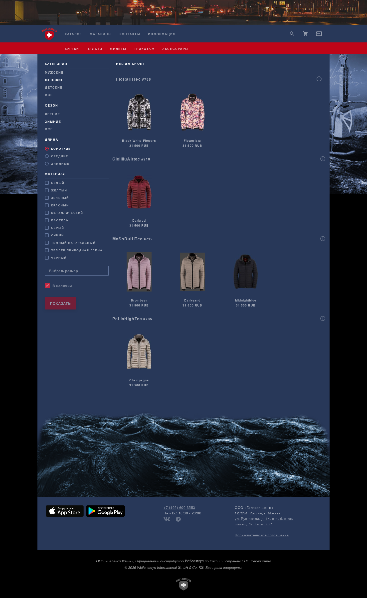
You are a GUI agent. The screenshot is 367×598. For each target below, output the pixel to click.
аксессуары (175, 48)
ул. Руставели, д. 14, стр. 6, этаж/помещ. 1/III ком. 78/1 (264, 521)
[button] (319, 35)
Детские (54, 87)
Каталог (73, 34)
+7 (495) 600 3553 (179, 507)
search (292, 34)
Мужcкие (54, 72)
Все (49, 95)
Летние (52, 114)
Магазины (101, 34)
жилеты (118, 48)
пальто (94, 48)
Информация (162, 34)
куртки (72, 48)
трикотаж (144, 48)
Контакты (130, 34)
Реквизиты (261, 560)
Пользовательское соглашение (262, 534)
